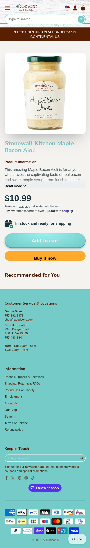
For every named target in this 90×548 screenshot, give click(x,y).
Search (9, 416)
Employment (13, 396)
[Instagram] (26, 478)
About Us (11, 403)
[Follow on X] (13, 478)
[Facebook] (6, 478)
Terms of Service (16, 423)
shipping (24, 206)
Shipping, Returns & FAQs (23, 383)
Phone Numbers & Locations (24, 377)
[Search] (81, 19)
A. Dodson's (51, 540)
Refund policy (14, 429)
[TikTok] (33, 478)
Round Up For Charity (20, 390)
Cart (83, 7)
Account (75, 7)
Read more (13, 186)
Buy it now (45, 258)
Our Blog (11, 410)
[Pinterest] (20, 478)
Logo (26, 8)
